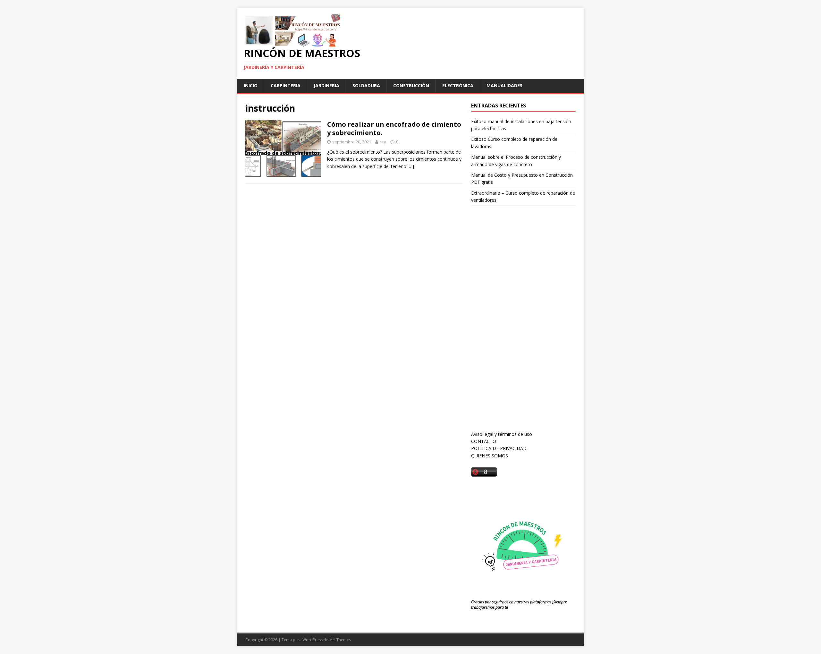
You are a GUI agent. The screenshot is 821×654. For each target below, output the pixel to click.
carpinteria (285, 85)
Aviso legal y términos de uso (501, 434)
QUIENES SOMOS (489, 456)
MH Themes (340, 639)
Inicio (251, 85)
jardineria (326, 85)
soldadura (366, 85)
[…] (411, 166)
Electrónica (457, 85)
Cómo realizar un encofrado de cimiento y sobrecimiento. (394, 128)
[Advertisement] (519, 324)
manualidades (504, 85)
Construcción (411, 85)
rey (383, 142)
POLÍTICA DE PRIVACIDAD (499, 448)
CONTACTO (483, 441)
